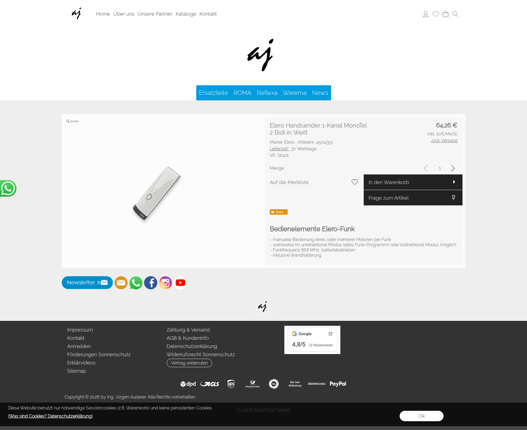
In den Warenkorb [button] (389, 182)
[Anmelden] (425, 14)
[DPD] (188, 384)
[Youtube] (180, 283)
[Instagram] (165, 283)
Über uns (123, 14)
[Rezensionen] (312, 328)
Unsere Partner (155, 14)
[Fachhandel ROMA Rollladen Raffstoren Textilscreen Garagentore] (264, 30)
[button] (455, 14)
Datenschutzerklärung (192, 346)
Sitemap (76, 371)
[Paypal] (338, 384)
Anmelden (79, 346)
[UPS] (231, 384)
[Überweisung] (316, 384)
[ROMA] (242, 92)
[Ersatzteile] (213, 92)
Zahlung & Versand (188, 330)
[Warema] (294, 92)
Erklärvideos (81, 363)
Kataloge (186, 14)
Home (103, 14)
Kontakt (208, 14)
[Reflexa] (267, 92)
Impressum (80, 330)
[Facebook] (151, 283)
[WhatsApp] (136, 283)
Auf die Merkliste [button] (289, 182)
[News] (320, 92)
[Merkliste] (435, 14)
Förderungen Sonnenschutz (99, 354)
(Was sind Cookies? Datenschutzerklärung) (50, 416)
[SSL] (274, 384)
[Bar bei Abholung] (295, 384)
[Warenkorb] (445, 14)
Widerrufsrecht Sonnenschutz (201, 354)
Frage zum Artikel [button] (389, 198)
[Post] (252, 384)
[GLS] (209, 384)
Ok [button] (422, 416)
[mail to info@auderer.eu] (121, 283)
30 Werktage (293, 148)
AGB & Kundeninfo (188, 338)
